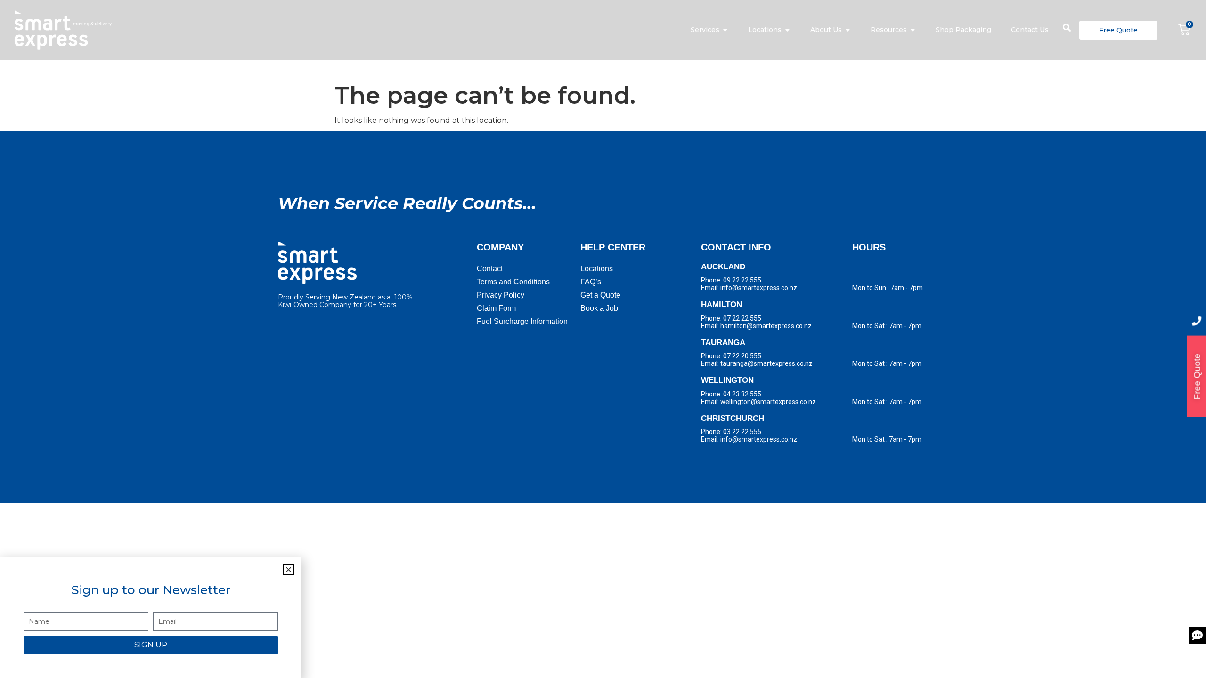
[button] (288, 569)
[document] (603, 339)
